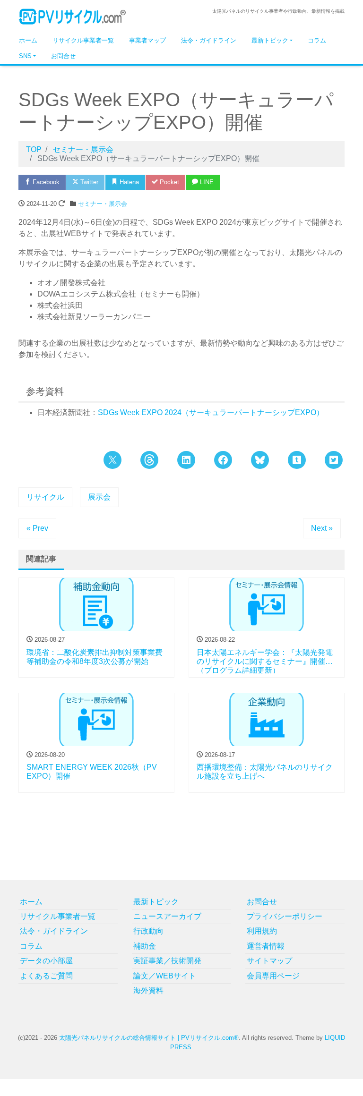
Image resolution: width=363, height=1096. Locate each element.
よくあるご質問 (46, 976)
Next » (322, 528)
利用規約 (262, 931)
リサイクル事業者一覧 (83, 40)
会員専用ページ (273, 976)
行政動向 (148, 931)
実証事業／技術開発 (167, 961)
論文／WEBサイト (164, 976)
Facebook (45, 182)
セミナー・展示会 (102, 203)
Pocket (168, 182)
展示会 (99, 497)
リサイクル (45, 497)
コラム (317, 40)
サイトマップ (269, 961)
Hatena (128, 182)
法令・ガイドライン (208, 40)
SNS (25, 55)
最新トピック (269, 40)
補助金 (144, 946)
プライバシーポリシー (284, 916)
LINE (206, 182)
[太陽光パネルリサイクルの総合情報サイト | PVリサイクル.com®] (72, 15)
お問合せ (63, 55)
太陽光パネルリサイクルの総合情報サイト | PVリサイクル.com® (149, 1037)
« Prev (37, 528)
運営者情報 (266, 946)
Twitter (88, 182)
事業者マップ (147, 40)
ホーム (28, 40)
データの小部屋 (46, 961)
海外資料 (148, 990)
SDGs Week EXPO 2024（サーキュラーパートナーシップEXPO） (211, 412)
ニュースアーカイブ (167, 916)
